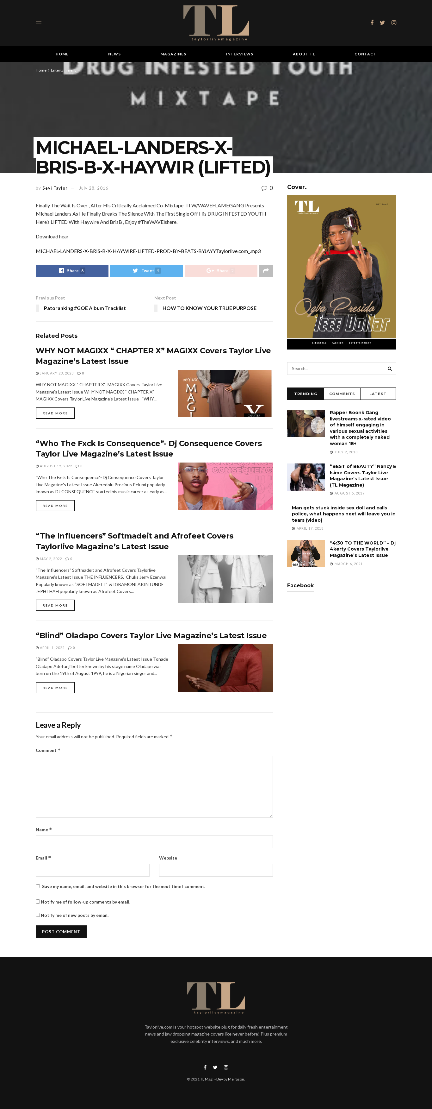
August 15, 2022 (55, 466)
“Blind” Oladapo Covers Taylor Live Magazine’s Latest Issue (151, 635)
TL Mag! (207, 1079)
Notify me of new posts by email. (74, 915)
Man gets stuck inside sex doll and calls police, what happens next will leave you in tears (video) (344, 514)
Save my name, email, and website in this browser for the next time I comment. (123, 886)
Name (44, 830)
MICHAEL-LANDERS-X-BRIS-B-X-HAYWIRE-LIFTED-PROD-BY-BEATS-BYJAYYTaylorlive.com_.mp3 (148, 251)
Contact (366, 54)
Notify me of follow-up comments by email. (85, 901)
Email (43, 858)
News (114, 54)
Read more (55, 413)
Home (62, 54)
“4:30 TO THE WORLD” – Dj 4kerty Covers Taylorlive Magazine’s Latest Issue (363, 549)
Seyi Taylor (55, 188)
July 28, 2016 (93, 188)
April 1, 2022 (52, 648)
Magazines (173, 54)
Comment (48, 750)
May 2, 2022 (50, 559)
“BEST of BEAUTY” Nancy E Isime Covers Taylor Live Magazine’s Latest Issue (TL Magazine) (363, 475)
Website (168, 857)
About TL (304, 54)
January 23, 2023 (56, 373)
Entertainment (63, 70)
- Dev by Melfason (229, 1079)
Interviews (239, 54)
